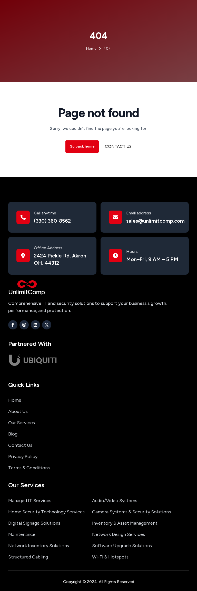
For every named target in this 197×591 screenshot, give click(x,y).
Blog (12, 434)
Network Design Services (118, 534)
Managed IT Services (29, 500)
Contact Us (118, 146)
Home (14, 400)
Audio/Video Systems (114, 500)
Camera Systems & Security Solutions (131, 512)
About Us (18, 411)
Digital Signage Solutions (34, 523)
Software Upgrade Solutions (122, 545)
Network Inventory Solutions (38, 545)
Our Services (21, 423)
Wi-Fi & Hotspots (110, 557)
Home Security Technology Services (46, 512)
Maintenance (21, 534)
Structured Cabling (28, 557)
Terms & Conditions (29, 468)
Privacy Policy (22, 456)
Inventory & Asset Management (124, 523)
